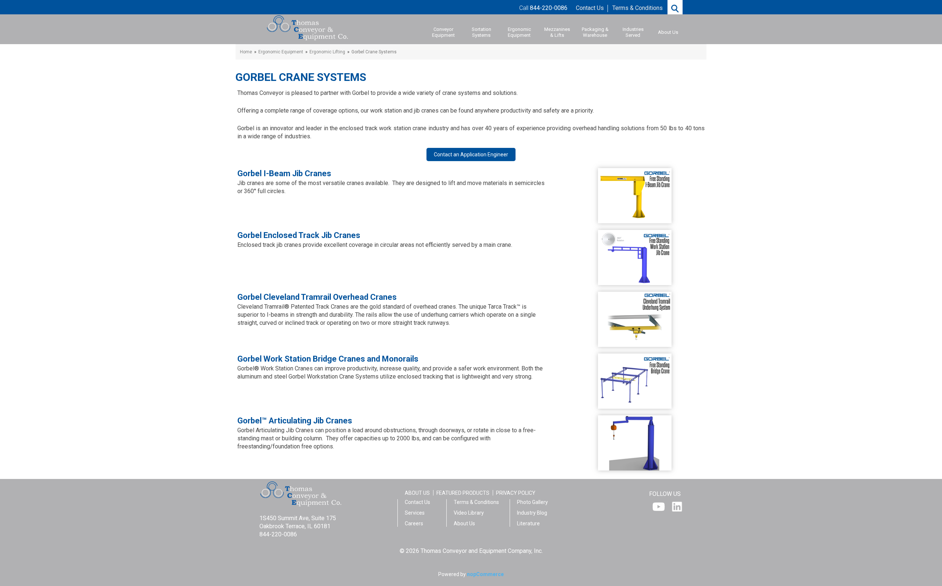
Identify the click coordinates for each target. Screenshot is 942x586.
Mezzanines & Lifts (557, 32)
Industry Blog (532, 513)
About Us (668, 32)
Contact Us (590, 7)
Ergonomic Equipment (519, 32)
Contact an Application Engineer (471, 154)
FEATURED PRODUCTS (462, 493)
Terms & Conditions (637, 7)
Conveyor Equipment (443, 32)
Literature (528, 523)
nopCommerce (485, 574)
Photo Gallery (532, 502)
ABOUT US (417, 493)
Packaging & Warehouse (595, 32)
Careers (414, 523)
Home (246, 51)
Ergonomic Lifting (327, 51)
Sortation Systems (481, 32)
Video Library (469, 513)
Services (415, 513)
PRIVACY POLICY (515, 493)
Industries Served (633, 32)
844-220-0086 (278, 534)
